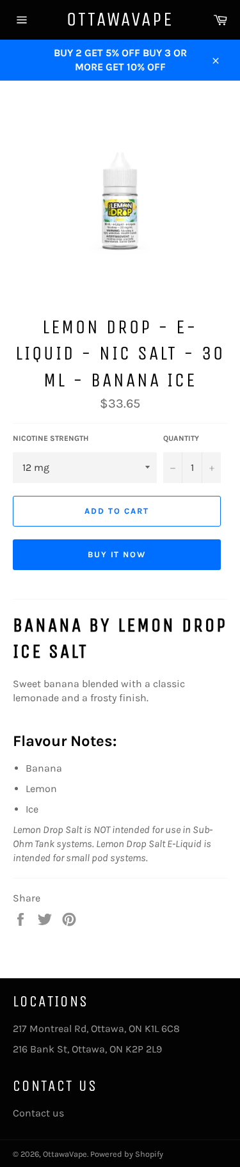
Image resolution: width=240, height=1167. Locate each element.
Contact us (38, 1113)
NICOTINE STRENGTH (50, 438)
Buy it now (117, 554)
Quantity (181, 438)
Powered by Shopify (126, 1154)
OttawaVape (120, 19)
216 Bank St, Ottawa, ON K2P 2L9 (87, 1049)
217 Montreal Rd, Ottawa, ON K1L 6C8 (96, 1028)
